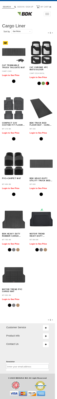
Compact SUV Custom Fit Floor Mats (12, 124)
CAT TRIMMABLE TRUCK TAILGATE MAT (13, 66)
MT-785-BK (6, 239)
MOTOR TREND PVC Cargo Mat (12, 290)
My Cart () (45, 7)
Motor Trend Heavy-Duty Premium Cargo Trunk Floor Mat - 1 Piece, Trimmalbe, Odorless (41, 235)
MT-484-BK (6, 184)
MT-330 (33, 129)
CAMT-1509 (6, 71)
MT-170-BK (6, 129)
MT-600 (33, 184)
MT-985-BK (6, 295)
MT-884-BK (34, 239)
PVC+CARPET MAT (11, 178)
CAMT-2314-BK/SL (37, 73)
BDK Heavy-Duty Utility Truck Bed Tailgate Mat (40, 179)
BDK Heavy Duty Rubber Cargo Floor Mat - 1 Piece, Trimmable (12, 235)
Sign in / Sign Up (25, 7)
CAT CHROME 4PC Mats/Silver (39, 68)
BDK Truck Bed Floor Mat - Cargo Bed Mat (40, 124)
